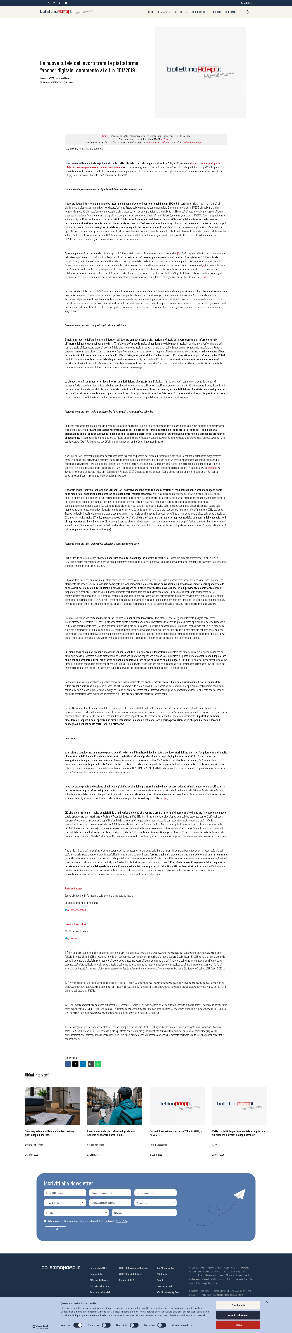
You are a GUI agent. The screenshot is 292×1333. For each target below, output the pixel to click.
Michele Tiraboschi (35, 1144)
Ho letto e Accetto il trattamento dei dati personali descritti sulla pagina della (88, 1221)
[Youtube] (66, 3)
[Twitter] (48, 3)
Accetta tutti (238, 1305)
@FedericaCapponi (76, 909)
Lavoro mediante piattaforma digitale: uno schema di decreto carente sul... (111, 1133)
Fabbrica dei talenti (158, 142)
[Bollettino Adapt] (66, 12)
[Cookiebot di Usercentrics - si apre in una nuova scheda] (40, 1327)
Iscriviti (55, 1229)
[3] (204, 277)
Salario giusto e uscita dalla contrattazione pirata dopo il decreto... (49, 1133)
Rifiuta (238, 1325)
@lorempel (72, 938)
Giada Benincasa (96, 1144)
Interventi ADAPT (47, 78)
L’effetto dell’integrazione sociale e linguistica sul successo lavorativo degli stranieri (238, 1133)
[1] (178, 253)
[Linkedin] (60, 3)
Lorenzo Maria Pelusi (75, 924)
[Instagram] (54, 3)
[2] (203, 265)
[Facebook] (42, 3)
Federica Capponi (67, 82)
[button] (247, 12)
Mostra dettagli (180, 1325)
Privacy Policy (122, 1221)
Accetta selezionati (238, 1315)
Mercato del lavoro (63, 78)
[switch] (106, 1325)
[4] (165, 798)
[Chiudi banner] (267, 1302)
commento (211, 467)
